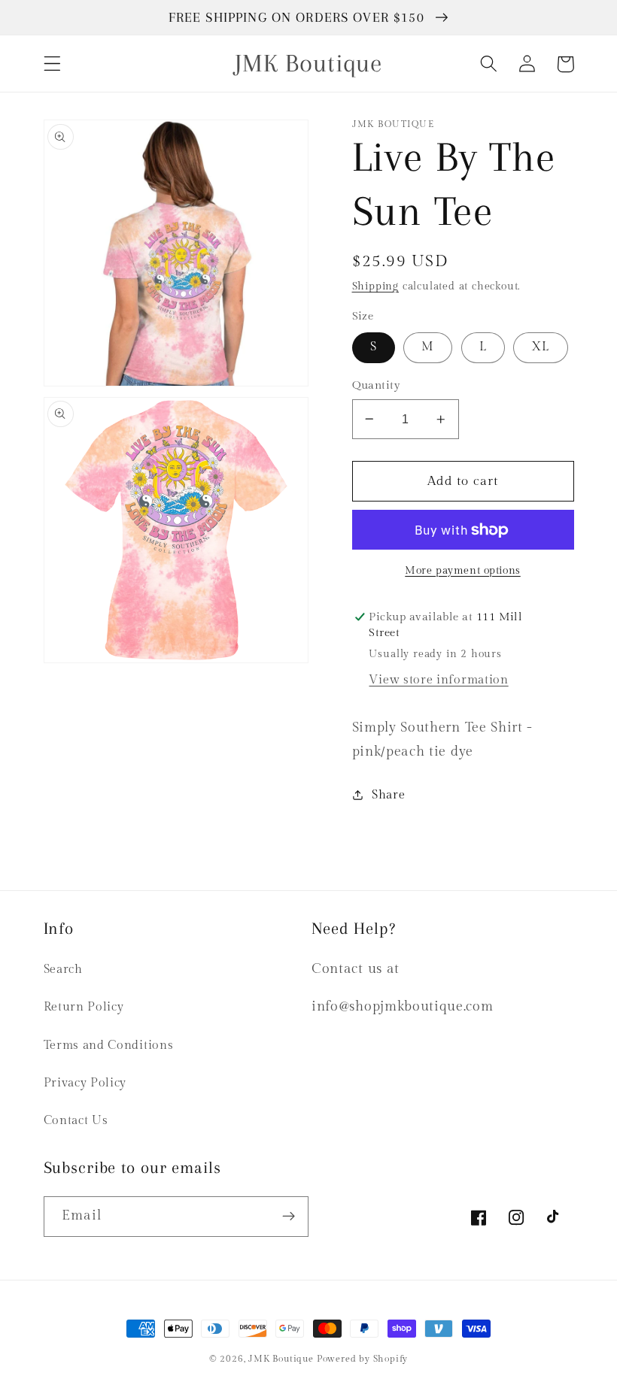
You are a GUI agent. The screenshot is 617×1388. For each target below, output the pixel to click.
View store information (438, 680)
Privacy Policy (85, 1083)
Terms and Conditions (109, 1045)
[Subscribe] (288, 1216)
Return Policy (84, 1007)
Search (63, 969)
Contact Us (76, 1121)
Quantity (376, 385)
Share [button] (388, 795)
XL (540, 347)
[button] (52, 64)
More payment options (463, 571)
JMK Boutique (282, 1359)
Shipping (375, 286)
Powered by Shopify (363, 1359)
